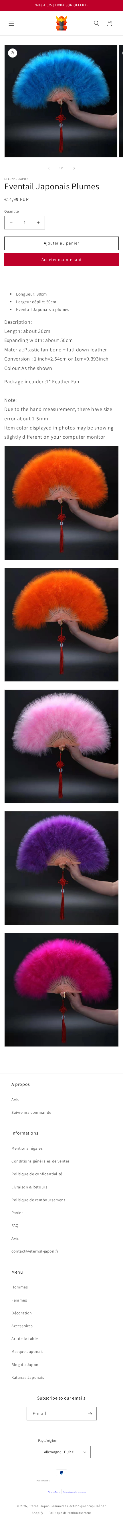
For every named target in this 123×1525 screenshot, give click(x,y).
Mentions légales (27, 1148)
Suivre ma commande (31, 1112)
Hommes (19, 1287)
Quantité (11, 211)
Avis (15, 1099)
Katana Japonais (70, 1492)
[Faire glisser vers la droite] (74, 168)
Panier (17, 1212)
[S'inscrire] (90, 1413)
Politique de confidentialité (36, 1173)
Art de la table (24, 1338)
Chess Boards (82, 1492)
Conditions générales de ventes (40, 1161)
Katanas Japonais (27, 1377)
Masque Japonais (27, 1351)
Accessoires (22, 1325)
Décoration (21, 1313)
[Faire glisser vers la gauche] (49, 168)
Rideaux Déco (53, 1492)
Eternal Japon (39, 1506)
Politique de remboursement (38, 1199)
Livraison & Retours (29, 1187)
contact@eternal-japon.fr (34, 1251)
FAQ (15, 1225)
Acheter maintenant (61, 259)
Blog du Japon (25, 1364)
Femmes (19, 1300)
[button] (11, 23)
